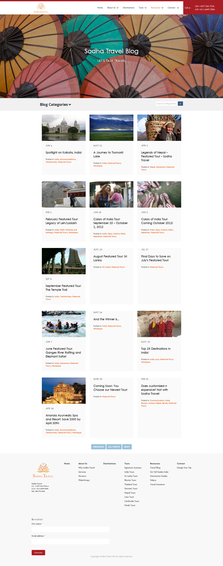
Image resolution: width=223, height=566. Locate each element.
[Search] (180, 103)
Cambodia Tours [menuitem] (131, 501)
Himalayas (98, 166)
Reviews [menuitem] (82, 476)
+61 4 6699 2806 (207, 9)
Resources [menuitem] (155, 7)
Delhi (62, 230)
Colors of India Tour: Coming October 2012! (157, 221)
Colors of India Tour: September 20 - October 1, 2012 (110, 223)
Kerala (165, 403)
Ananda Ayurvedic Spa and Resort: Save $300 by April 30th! (63, 419)
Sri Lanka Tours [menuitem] (131, 476)
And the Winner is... (106, 319)
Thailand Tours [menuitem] (130, 484)
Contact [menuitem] (172, 7)
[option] (111, 56)
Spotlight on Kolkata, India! (64, 153)
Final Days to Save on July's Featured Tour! (155, 258)
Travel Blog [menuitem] (155, 467)
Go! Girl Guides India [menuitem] (159, 471)
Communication (157, 400)
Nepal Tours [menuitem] (129, 492)
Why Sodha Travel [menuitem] (86, 467)
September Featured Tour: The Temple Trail (63, 288)
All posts (114, 446)
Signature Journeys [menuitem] (132, 467)
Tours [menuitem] (141, 7)
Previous (98, 446)
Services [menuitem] (82, 471)
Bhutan (144, 403)
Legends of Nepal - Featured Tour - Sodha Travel (156, 156)
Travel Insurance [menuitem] (157, 484)
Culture (116, 234)
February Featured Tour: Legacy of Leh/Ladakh (62, 221)
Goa (157, 359)
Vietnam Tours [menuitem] (130, 488)
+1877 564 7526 (206, 6)
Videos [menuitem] (153, 480)
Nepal (152, 167)
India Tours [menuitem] (129, 471)
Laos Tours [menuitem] (129, 496)
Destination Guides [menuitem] (158, 476)
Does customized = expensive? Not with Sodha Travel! (154, 390)
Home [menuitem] (100, 7)
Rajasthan (97, 236)
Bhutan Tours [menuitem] (130, 480)
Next (127, 446)
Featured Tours (64, 162)
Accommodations (68, 159)
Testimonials (51, 162)
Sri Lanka (106, 267)
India (57, 159)
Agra (110, 234)
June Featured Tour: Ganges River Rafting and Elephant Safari (63, 353)
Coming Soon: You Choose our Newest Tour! (110, 388)
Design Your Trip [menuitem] (184, 467)
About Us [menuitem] (111, 7)
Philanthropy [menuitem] (84, 480)
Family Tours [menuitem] (129, 505)
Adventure (160, 167)
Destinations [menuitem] (128, 7)
